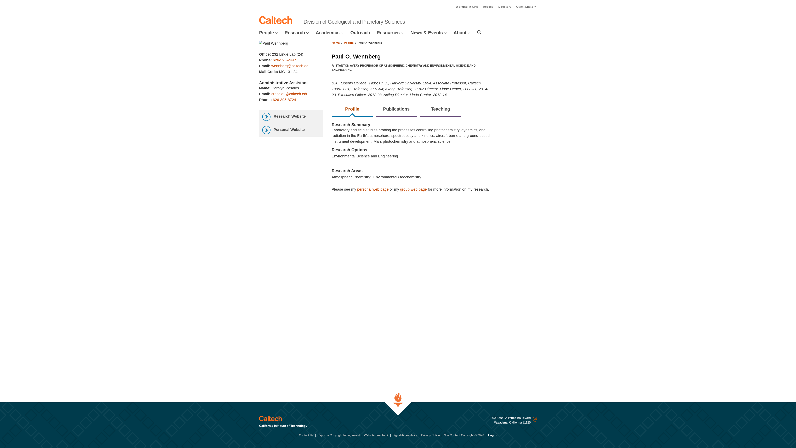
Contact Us (306, 435)
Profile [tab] (352, 109)
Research (295, 32)
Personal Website (289, 130)
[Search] (479, 32)
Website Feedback (376, 435)
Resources (388, 32)
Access (488, 6)
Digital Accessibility (405, 435)
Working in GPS (467, 6)
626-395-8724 (284, 100)
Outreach (360, 32)
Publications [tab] (396, 109)
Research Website (289, 116)
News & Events (426, 32)
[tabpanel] (434, 161)
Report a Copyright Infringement (339, 435)
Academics (328, 32)
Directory (504, 6)
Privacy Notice (430, 435)
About (460, 32)
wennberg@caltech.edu (291, 66)
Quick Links (525, 6)
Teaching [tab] (440, 109)
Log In (492, 435)
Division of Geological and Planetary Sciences (354, 22)
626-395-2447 (284, 60)
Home (336, 42)
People (266, 32)
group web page (413, 189)
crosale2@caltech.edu (289, 94)
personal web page (373, 189)
